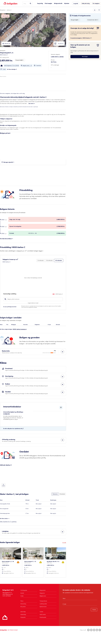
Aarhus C (9, 10)
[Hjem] (5, 617)
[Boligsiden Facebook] (88, 630)
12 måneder (41, 260)
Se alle (64, 542)
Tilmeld (94, 609)
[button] (1, 65)
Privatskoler (62, 494)
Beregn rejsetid (8, 162)
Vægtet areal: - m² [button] (27, 65)
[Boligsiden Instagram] (94, 630)
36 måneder (49, 260)
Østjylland (2, 10)
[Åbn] (62, 351)
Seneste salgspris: (55, 54)
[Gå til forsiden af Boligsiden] (10, 3)
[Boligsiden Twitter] (91, 630)
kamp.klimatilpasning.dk (41, 370)
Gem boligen (85, 56)
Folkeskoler (55, 494)
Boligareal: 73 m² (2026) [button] (12, 65)
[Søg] (30, 3)
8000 (14, 329)
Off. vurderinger (55, 65)
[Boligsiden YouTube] (99, 630)
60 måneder (58, 260)
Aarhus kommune (21, 329)
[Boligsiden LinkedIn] (97, 630)
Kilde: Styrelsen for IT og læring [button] (8, 521)
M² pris (53, 60)
